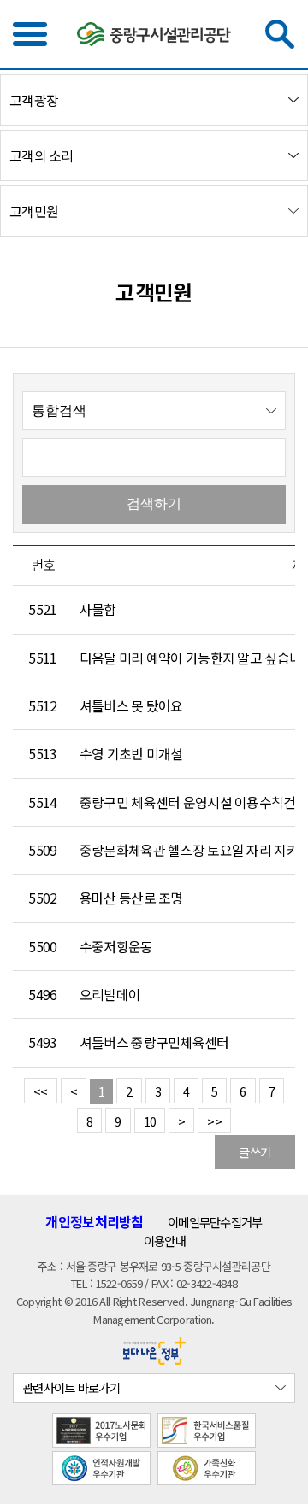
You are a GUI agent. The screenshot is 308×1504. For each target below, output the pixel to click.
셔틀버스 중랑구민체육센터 (154, 1042)
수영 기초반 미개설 (131, 754)
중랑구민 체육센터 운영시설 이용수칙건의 (194, 802)
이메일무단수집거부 (215, 1222)
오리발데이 (110, 994)
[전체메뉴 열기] (30, 34)
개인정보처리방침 (94, 1222)
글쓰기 (254, 1152)
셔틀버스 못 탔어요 (131, 706)
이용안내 (165, 1240)
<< (40, 1091)
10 (150, 1121)
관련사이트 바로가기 (71, 1387)
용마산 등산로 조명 (131, 898)
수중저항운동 (116, 947)
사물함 (98, 609)
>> (214, 1121)
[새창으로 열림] (154, 1349)
